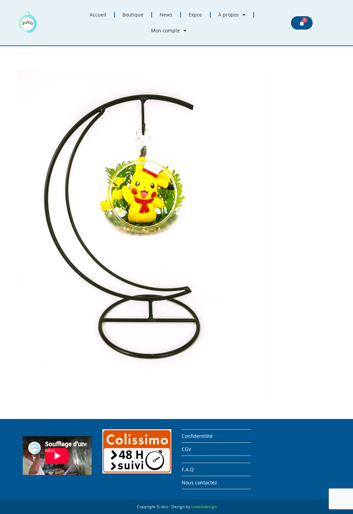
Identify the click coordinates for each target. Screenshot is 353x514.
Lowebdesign (203, 507)
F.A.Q (188, 469)
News (166, 14)
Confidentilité (197, 436)
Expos (195, 14)
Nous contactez (199, 482)
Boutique (132, 14)
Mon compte (165, 30)
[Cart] (302, 23)
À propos (228, 14)
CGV (186, 449)
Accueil (98, 14)
